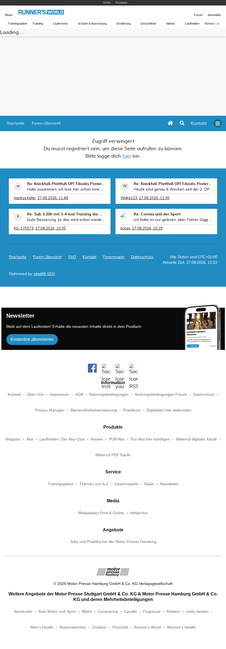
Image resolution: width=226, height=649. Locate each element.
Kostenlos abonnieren (31, 339)
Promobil (120, 627)
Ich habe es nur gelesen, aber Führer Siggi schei (173, 220)
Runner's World (147, 627)
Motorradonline (73, 627)
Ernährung (124, 23)
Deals (149, 484)
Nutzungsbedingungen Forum (161, 394)
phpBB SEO (44, 274)
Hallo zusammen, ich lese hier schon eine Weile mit (66, 189)
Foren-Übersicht (47, 257)
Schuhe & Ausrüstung (92, 23)
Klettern (173, 612)
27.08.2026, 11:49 (52, 198)
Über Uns (35, 394)
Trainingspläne (17, 23)
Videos (170, 23)
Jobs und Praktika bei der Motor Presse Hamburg (113, 542)
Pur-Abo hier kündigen (150, 439)
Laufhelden (192, 23)
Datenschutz (142, 257)
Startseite (17, 257)
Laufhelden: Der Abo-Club (62, 439)
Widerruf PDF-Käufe (113, 455)
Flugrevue (152, 612)
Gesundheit (148, 23)
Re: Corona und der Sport (157, 214)
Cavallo (130, 612)
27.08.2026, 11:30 (154, 198)
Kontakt (14, 394)
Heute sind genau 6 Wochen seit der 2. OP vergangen (173, 189)
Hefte (107, 2)
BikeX (87, 612)
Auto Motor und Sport (57, 612)
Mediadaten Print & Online (101, 513)
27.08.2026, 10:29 (147, 228)
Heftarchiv (139, 513)
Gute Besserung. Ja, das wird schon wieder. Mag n (66, 220)
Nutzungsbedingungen (109, 394)
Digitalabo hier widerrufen (169, 410)
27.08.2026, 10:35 (50, 228)
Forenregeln (113, 257)
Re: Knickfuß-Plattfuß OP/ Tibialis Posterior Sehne (66, 184)
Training (37, 23)
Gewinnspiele (126, 484)
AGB (79, 394)
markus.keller (25, 198)
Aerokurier (23, 612)
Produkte (121, 2)
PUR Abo (117, 439)
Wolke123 (128, 198)
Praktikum (132, 410)
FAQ (72, 257)
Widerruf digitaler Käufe (196, 439)
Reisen (97, 439)
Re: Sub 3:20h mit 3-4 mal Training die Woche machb (66, 214)
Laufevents (60, 23)
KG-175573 (24, 228)
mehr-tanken (197, 612)
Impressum (59, 394)
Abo (29, 439)
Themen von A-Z (94, 484)
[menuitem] (199, 123)
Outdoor (99, 627)
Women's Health (181, 627)
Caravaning (108, 612)
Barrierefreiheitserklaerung (94, 410)
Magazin (13, 439)
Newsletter (169, 484)
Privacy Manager (49, 410)
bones (125, 228)
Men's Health (42, 627)
